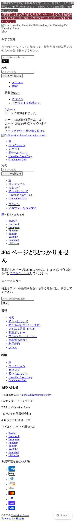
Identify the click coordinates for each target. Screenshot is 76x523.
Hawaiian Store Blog (20, 156)
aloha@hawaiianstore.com (36, 394)
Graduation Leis (17, 159)
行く (5, 61)
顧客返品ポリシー (19, 339)
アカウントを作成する (26, 102)
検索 (11, 317)
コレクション (16, 145)
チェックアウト (15, 130)
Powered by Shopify (12, 518)
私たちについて (18, 152)
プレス (12, 347)
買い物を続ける (35, 130)
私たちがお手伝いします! (24, 325)
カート (10, 109)
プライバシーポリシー (22, 336)
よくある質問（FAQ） (22, 328)
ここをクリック (20, 273)
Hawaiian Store (20, 515)
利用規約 (14, 343)
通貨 (8, 92)
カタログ (14, 149)
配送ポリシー (16, 332)
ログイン (17, 99)
